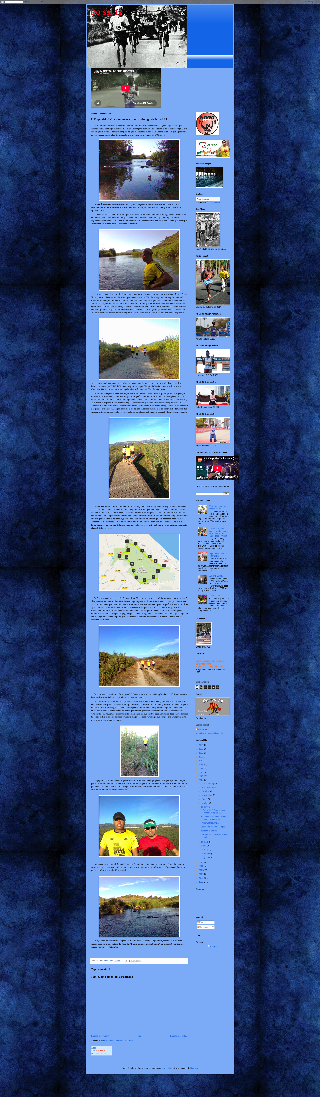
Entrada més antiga (179, 1036)
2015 (201, 776)
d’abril (204, 846)
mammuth (166, 1068)
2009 (201, 878)
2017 (201, 768)
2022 (201, 753)
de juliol (204, 803)
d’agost (204, 799)
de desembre (207, 783)
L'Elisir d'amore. (215, 576)
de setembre (206, 795)
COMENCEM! (214, 596)
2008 (201, 882)
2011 (201, 870)
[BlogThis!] (132, 961)
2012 (201, 866)
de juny (204, 807)
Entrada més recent (99, 1036)
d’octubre (205, 791)
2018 (201, 764)
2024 (201, 745)
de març (205, 850)
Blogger (193, 1068)
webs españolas (101, 1053)
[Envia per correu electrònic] (130, 961)
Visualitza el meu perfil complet (209, 733)
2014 (201, 780)
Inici (139, 1036)
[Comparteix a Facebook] (137, 961)
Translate (216, 202)
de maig (205, 842)
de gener (205, 857)
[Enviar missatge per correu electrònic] (125, 961)
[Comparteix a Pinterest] (139, 961)
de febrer (205, 854)
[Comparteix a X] (135, 961)
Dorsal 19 (106, 12)
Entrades (203, 922)
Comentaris (204, 927)
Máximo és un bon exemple (213, 827)
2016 (201, 772)
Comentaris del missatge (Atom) (118, 1041)
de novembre (207, 787)
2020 (201, 757)
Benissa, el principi (209, 831)
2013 (201, 862)
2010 (201, 874)
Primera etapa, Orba (209, 823)
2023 (201, 749)
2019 (201, 761)
